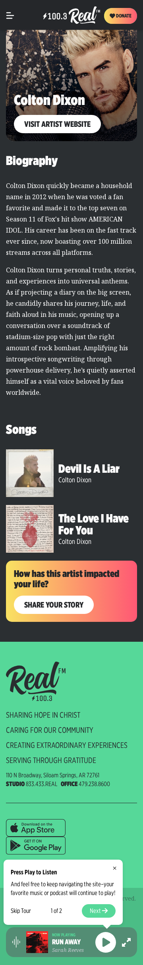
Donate (123, 16)
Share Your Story (53, 605)
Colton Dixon (74, 480)
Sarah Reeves (68, 949)
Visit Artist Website (57, 124)
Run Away (66, 942)
